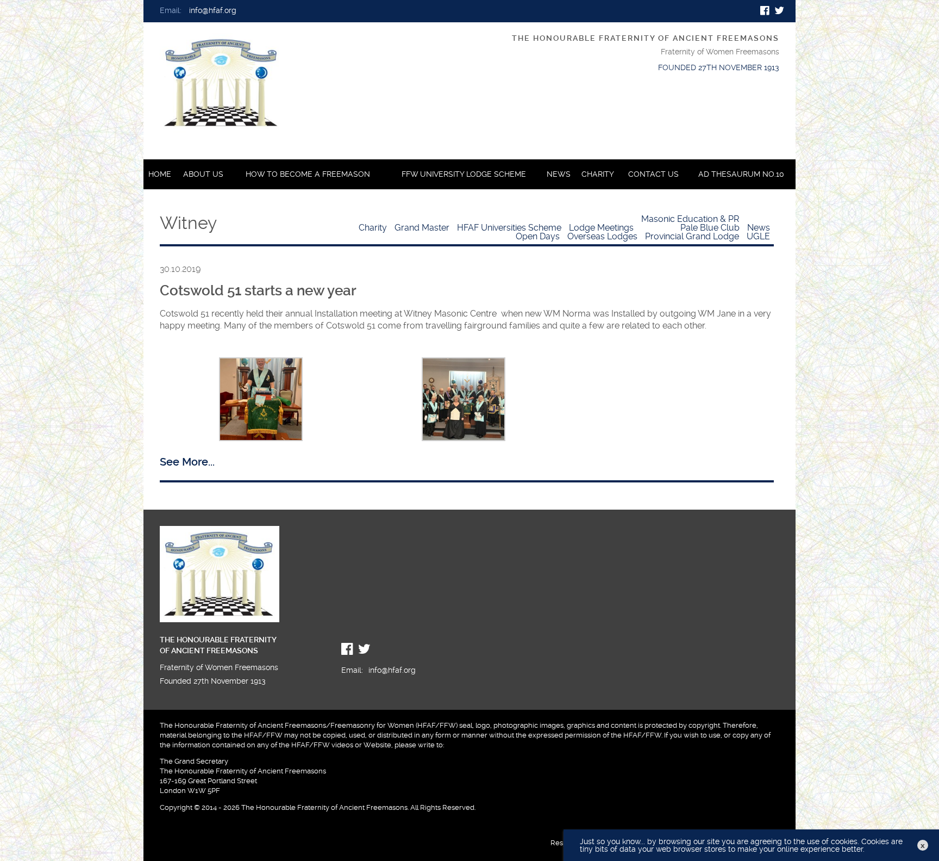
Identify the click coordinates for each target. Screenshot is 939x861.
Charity (597, 174)
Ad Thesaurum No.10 (741, 174)
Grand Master (422, 227)
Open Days (538, 236)
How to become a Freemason (308, 174)
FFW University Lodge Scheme (464, 174)
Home (159, 174)
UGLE (758, 236)
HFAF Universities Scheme (509, 227)
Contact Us (653, 174)
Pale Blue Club (710, 227)
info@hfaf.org (212, 10)
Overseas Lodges (602, 236)
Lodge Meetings (601, 227)
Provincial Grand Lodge (692, 236)
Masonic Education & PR (690, 219)
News (559, 174)
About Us (203, 174)
